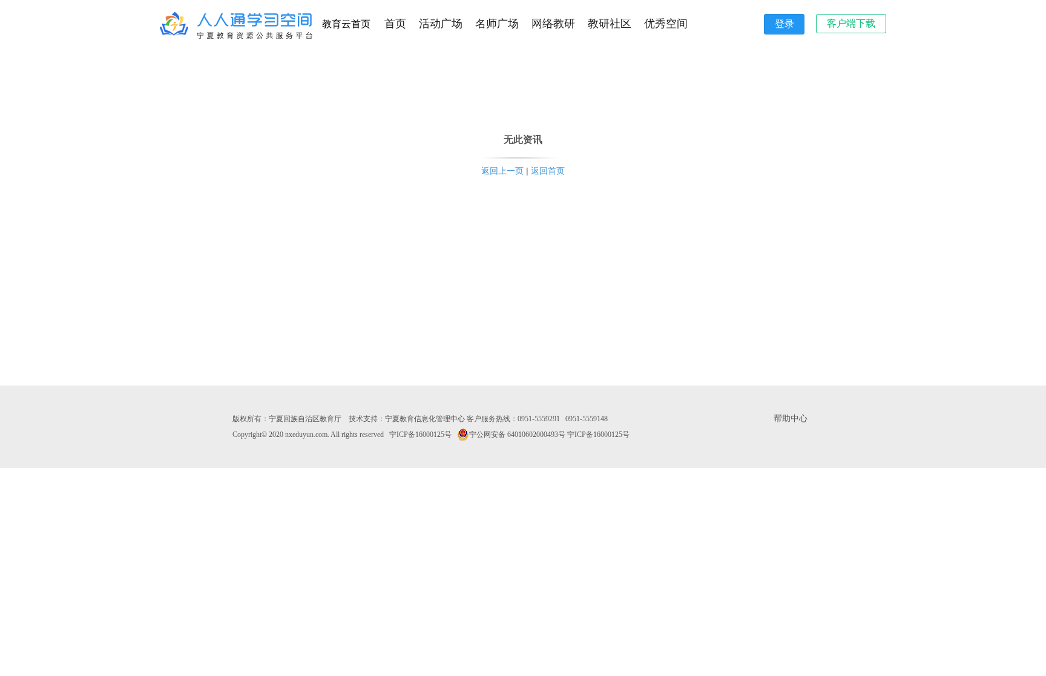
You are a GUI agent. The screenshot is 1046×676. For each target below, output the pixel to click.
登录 (784, 24)
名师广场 (497, 24)
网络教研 (553, 24)
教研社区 (609, 24)
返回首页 (548, 171)
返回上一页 (502, 171)
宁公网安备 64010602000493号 (517, 434)
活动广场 (440, 24)
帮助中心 (791, 418)
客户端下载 (851, 23)
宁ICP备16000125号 (420, 434)
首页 (395, 24)
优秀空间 (666, 24)
